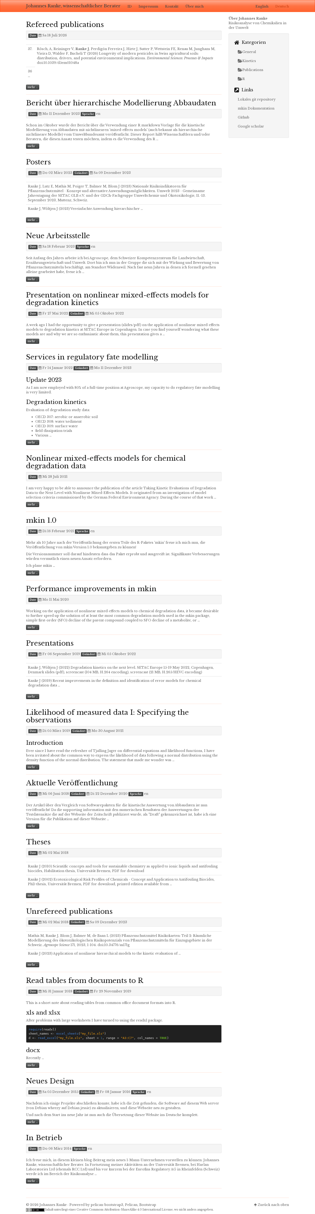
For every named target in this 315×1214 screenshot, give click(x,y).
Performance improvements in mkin (91, 589)
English (262, 6)
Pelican (131, 1205)
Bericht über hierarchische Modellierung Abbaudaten (121, 103)
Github (243, 117)
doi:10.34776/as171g (114, 945)
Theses (38, 842)
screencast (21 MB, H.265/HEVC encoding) (166, 672)
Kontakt (171, 6)
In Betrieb (44, 1138)
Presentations (50, 643)
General (249, 52)
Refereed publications (65, 24)
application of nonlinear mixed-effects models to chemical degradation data (119, 611)
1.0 (89, 547)
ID (130, 6)
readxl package (149, 1020)
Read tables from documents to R (84, 980)
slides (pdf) (54, 672)
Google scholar (251, 126)
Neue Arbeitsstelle (58, 236)
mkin (67, 547)
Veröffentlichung (87, 542)
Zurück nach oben (273, 1205)
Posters (38, 162)
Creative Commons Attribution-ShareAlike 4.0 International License (125, 1209)
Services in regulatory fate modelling (92, 357)
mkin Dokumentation (256, 108)
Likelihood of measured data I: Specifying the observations (107, 716)
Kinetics (249, 61)
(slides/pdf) (131, 325)
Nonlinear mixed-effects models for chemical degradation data (106, 462)
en (98, 114)
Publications (252, 70)
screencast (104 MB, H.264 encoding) (97, 672)
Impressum (148, 6)
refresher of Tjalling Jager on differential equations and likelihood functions (136, 751)
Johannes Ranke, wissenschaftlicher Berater (73, 6)
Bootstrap (147, 1205)
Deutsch (282, 6)
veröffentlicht (37, 810)
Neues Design (50, 1081)
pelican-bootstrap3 (107, 1205)
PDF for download (128, 871)
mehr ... (32, 87)
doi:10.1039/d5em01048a (58, 63)
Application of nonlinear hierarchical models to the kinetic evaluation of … (117, 953)
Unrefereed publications (69, 911)
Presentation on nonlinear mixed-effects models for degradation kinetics (117, 299)
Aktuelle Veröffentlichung (72, 783)
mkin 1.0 (41, 520)
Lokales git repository (257, 99)
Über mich (194, 6)
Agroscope (98, 258)
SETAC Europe (97, 329)
